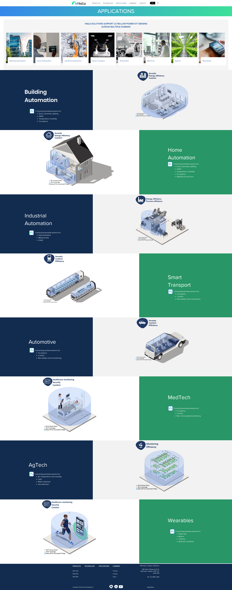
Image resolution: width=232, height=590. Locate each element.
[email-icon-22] (111, 586)
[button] (133, 3)
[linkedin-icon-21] (116, 586)
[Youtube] (120, 586)
